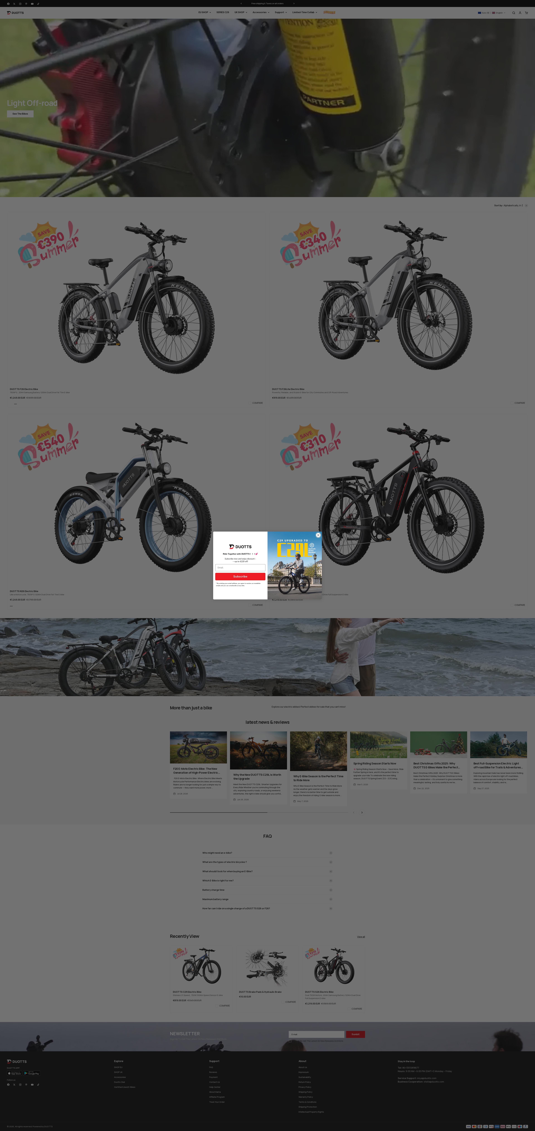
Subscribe (240, 576)
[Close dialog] (318, 535)
